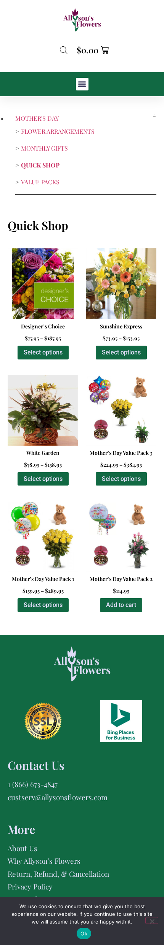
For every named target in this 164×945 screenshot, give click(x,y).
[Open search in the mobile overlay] (64, 50)
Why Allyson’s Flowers (44, 861)
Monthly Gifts (44, 148)
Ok (83, 933)
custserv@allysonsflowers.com (58, 797)
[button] (82, 84)
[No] (151, 920)
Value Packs (40, 182)
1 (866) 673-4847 (33, 784)
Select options (43, 352)
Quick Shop (40, 165)
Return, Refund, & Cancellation (58, 874)
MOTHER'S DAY (37, 118)
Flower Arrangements (58, 131)
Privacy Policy (30, 886)
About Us (22, 848)
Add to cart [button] (121, 605)
